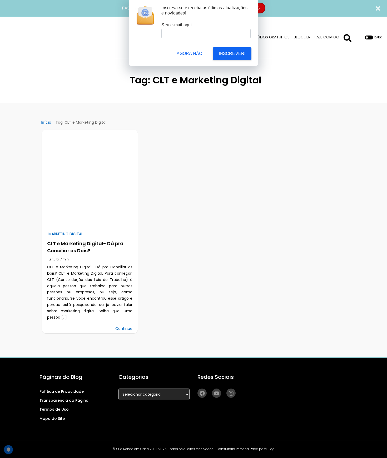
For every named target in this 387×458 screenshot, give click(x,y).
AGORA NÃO (189, 53)
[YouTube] (216, 393)
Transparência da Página (63, 400)
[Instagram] (231, 393)
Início (46, 122)
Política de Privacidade (61, 391)
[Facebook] (202, 393)
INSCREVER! (232, 53)
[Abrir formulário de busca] (347, 37)
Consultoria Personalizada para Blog (246, 449)
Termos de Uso (54, 409)
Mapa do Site (52, 418)
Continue (123, 328)
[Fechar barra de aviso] (378, 8)
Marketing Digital (65, 233)
